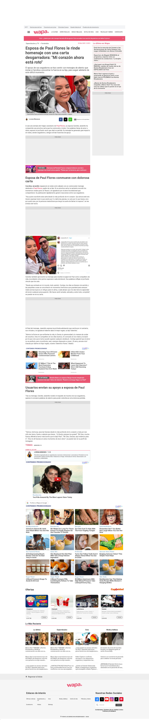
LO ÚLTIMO (54, 32)
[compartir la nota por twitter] (65, 119)
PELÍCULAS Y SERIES (107, 32)
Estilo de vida (74, 699)
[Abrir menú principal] (28, 32)
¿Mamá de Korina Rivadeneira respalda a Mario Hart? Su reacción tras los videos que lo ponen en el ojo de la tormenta (107, 85)
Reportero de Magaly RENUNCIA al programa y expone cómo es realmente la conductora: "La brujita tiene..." (107, 57)
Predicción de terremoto (91, 27)
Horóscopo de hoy (36, 27)
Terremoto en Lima (50, 27)
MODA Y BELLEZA (77, 32)
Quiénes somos (118, 709)
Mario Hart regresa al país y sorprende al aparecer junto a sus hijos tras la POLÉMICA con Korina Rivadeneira (106, 76)
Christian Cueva (63, 27)
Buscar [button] (118, 704)
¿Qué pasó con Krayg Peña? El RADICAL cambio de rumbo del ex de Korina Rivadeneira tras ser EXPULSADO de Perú (107, 67)
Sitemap (50, 704)
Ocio (49, 699)
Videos (39, 704)
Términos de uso (109, 709)
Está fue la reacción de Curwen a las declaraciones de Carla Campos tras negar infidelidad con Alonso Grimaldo (108, 49)
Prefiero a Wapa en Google (38, 503)
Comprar (44, 617)
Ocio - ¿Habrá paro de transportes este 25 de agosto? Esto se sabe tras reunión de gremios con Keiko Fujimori (74, 38)
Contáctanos (99, 709)
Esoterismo (29, 704)
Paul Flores (38, 188)
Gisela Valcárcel (75, 27)
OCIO (97, 32)
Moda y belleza (63, 699)
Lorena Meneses (34, 119)
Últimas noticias (30, 699)
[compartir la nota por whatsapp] (70, 119)
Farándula (45, 43)
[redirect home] (41, 32)
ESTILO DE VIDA (89, 32)
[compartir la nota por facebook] (61, 119)
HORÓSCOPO (119, 32)
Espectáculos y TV (32, 43)
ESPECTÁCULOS (65, 32)
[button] (123, 38)
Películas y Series (86, 699)
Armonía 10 (37, 445)
